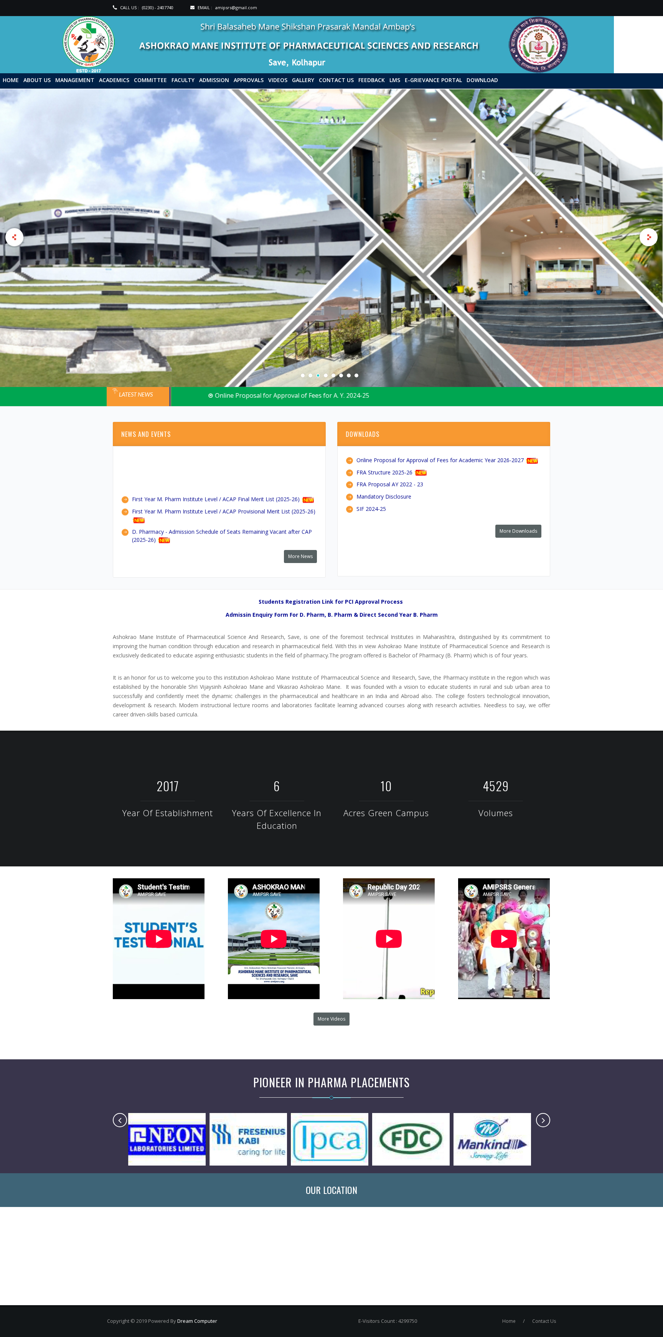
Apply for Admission (171, 233)
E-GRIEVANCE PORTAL (433, 80)
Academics (114, 80)
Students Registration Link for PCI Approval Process (331, 601)
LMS (394, 80)
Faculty (183, 80)
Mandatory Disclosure (383, 496)
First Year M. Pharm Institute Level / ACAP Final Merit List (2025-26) (216, 460)
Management (74, 80)
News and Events (146, 433)
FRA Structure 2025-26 (384, 472)
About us (37, 80)
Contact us (336, 80)
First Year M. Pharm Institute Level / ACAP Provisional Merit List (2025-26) (223, 473)
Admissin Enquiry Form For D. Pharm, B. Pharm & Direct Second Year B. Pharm (332, 614)
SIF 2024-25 (371, 508)
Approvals (249, 80)
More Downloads (518, 530)
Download (482, 80)
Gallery (303, 80)
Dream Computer (196, 1320)
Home (11, 80)
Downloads (362, 433)
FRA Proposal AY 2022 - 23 (389, 484)
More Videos (331, 1018)
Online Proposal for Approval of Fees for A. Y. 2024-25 (253, 395)
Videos (277, 80)
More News (300, 556)
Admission (214, 80)
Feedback (371, 80)
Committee (150, 80)
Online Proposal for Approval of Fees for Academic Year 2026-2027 (440, 459)
